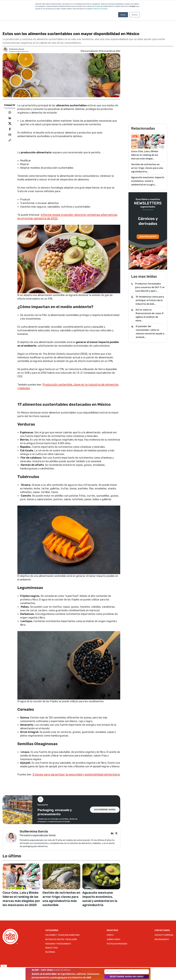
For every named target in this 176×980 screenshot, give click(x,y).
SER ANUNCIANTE (161, 939)
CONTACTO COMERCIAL (163, 935)
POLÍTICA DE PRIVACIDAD (117, 944)
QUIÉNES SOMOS (113, 939)
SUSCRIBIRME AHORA (104, 809)
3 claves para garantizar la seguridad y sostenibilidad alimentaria (76, 774)
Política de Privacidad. (100, 8)
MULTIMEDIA (50, 952)
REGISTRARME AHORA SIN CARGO (126, 976)
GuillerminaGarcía (16, 49)
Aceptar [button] (123, 15)
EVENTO (110, 935)
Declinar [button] (135, 15)
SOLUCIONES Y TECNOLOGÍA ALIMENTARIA (62, 935)
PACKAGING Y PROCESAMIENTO (58, 944)
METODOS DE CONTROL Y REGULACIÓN (61, 939)
